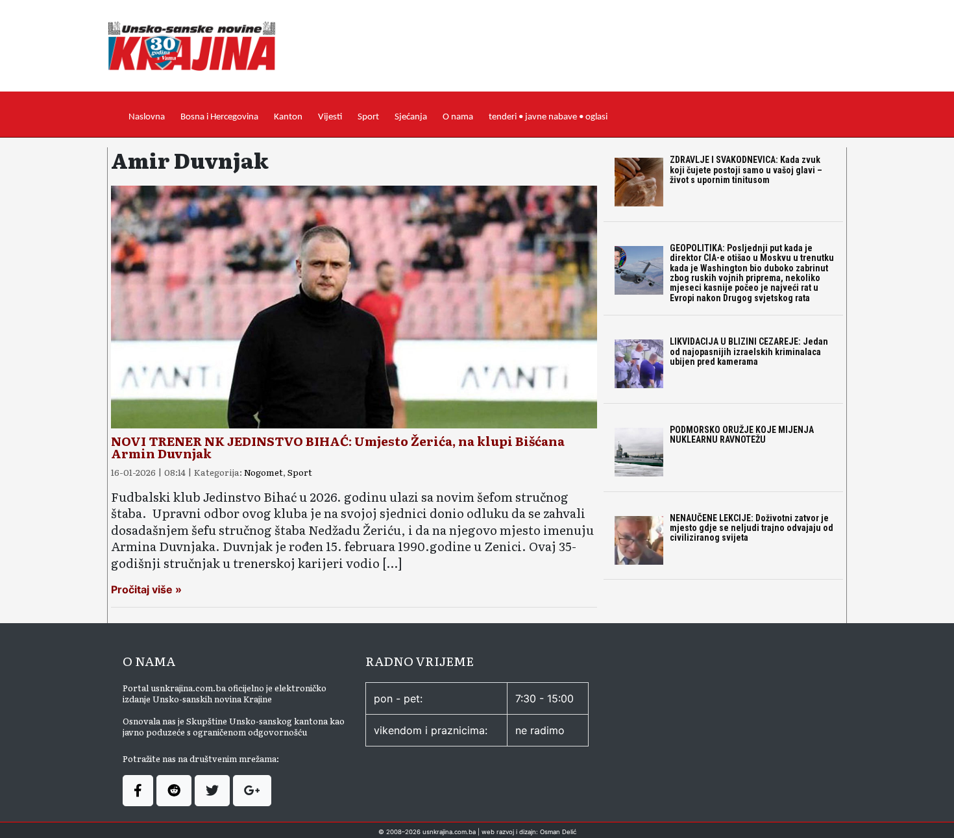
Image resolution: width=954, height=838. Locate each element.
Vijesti (330, 117)
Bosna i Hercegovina (219, 117)
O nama (458, 117)
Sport (368, 117)
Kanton (288, 117)
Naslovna (146, 117)
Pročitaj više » (146, 589)
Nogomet (263, 471)
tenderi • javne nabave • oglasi (548, 117)
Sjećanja (411, 117)
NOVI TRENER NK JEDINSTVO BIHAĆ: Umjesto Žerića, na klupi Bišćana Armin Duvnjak (338, 447)
